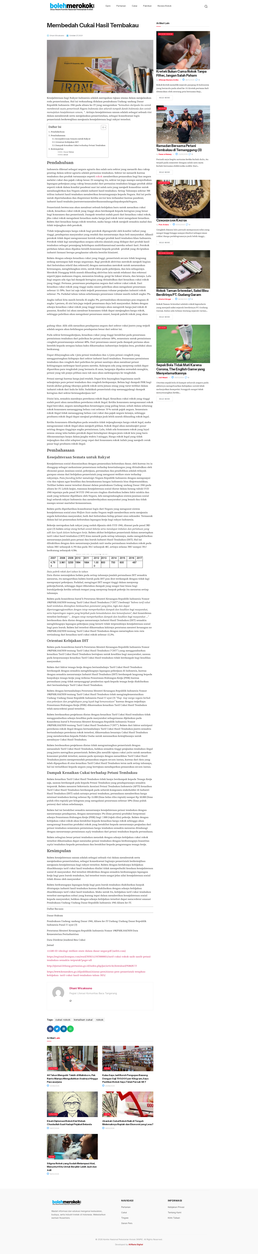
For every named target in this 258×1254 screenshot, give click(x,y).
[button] (50, 1029)
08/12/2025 (190, 80)
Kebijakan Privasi (176, 1207)
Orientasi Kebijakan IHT (67, 142)
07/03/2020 (180, 225)
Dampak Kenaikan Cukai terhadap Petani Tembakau (80, 145)
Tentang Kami (174, 1212)
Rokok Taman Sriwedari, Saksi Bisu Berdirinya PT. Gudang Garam (182, 293)
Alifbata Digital (136, 1244)
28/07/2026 (54, 1128)
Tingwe (124, 1218)
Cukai (134, 5)
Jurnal (65, 155)
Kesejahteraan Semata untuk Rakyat (72, 139)
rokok (99, 176)
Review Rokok (164, 5)
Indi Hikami (163, 377)
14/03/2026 (109, 1128)
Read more (164, 98)
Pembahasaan (58, 135)
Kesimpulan (57, 148)
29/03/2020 (179, 377)
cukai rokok (63, 1019)
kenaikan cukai (83, 1019)
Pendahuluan (57, 131)
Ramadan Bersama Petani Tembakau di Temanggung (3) (179, 148)
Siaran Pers (126, 1223)
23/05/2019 (183, 154)
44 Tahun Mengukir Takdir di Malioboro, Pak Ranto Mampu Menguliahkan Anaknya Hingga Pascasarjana (72, 1078)
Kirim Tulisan (174, 1218)
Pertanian (121, 5)
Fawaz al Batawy (165, 154)
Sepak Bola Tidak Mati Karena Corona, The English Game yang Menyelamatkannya (180, 369)
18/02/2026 (54, 1174)
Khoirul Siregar (165, 299)
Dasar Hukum (68, 152)
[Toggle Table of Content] (102, 127)
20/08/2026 (54, 1086)
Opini (107, 5)
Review (162, 108)
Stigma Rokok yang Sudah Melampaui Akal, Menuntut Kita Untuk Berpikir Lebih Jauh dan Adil (72, 1167)
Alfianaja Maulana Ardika (168, 80)
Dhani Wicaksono (80, 988)
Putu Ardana (164, 225)
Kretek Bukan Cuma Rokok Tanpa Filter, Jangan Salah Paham (181, 73)
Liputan (53, 1068)
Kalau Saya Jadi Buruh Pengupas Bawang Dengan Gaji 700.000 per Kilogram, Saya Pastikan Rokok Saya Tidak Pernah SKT (125, 1078)
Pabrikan (147, 5)
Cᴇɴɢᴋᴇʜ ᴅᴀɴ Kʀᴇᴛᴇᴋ (171, 220)
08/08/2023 (183, 299)
